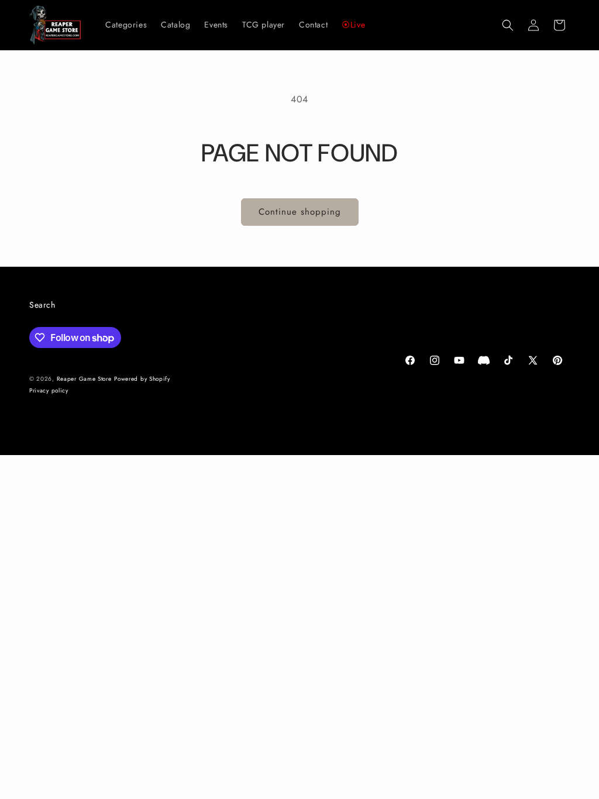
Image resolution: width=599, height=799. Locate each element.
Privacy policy (48, 390)
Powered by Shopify (142, 378)
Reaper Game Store (84, 378)
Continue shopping (300, 211)
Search (42, 305)
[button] (508, 25)
